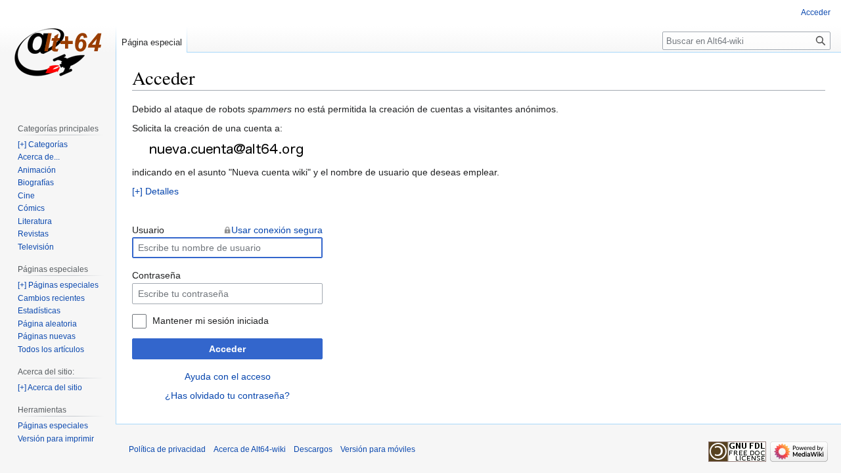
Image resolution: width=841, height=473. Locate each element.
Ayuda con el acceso (228, 376)
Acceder (227, 349)
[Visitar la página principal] (57, 52)
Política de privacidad (167, 449)
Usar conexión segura (277, 230)
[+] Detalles (155, 191)
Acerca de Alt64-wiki (250, 449)
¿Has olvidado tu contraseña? (227, 395)
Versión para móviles (377, 449)
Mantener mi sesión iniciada (210, 320)
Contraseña (156, 275)
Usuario (148, 230)
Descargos (313, 449)
